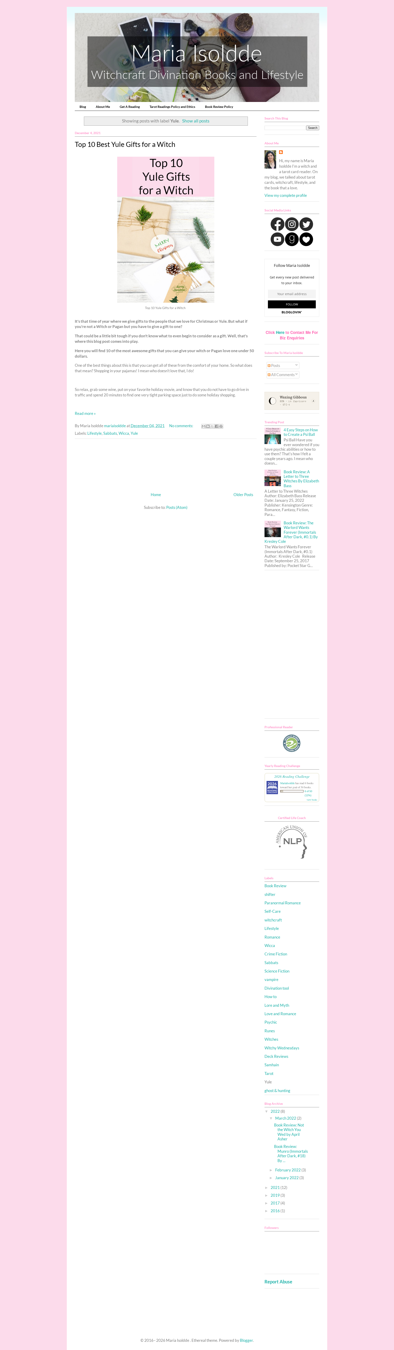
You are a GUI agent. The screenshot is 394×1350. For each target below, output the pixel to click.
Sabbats (110, 433)
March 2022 (286, 1118)
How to (270, 996)
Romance (272, 937)
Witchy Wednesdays (281, 1048)
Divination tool (276, 988)
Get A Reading (130, 107)
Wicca (124, 433)
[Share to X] (212, 426)
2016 (275, 1210)
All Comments (282, 374)
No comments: (181, 425)
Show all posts (195, 120)
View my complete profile (285, 195)
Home (156, 494)
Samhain (271, 1064)
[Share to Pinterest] (221, 426)
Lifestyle (94, 433)
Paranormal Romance (282, 902)
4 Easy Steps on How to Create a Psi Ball (301, 432)
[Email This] (203, 426)
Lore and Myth (276, 1005)
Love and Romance (280, 1013)
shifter (269, 894)
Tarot (268, 1073)
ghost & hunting (277, 1090)
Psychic (270, 1022)
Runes (269, 1030)
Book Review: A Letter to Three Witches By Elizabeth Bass (301, 478)
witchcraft (273, 920)
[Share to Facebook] (216, 426)
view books (312, 799)
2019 (275, 1195)
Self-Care (272, 911)
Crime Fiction (275, 954)
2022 (275, 1111)
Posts (275, 365)
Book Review (275, 885)
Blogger (246, 1340)
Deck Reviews (276, 1056)
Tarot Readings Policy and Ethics (172, 107)
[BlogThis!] (208, 426)
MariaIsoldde (287, 783)
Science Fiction (276, 971)
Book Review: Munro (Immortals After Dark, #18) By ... (291, 1153)
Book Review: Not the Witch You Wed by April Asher (289, 1132)
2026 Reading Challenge (292, 776)
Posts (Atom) (176, 507)
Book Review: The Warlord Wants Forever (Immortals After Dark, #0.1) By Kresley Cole (291, 532)
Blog (83, 107)
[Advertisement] (166, 463)
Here (280, 332)
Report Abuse (278, 1281)
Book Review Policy (219, 107)
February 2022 (288, 1170)
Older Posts (243, 494)
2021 (275, 1187)
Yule (134, 433)
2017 (275, 1203)
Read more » (85, 413)
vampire (271, 979)
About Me (103, 107)
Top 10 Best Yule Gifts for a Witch (125, 144)
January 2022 (287, 1177)
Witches (271, 1039)
